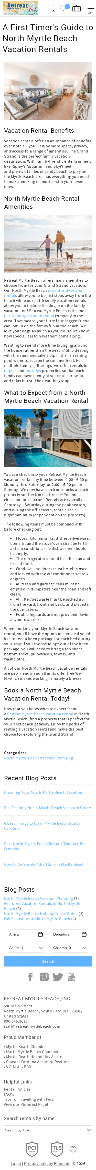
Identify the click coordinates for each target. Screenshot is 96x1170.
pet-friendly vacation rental (29, 315)
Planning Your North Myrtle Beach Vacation (43, 792)
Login (16, 1163)
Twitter (58, 977)
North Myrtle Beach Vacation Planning (38, 758)
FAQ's (9, 1094)
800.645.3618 (16, 1021)
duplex (10, 370)
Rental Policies (17, 1089)
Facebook (30, 977)
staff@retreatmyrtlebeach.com (32, 1026)
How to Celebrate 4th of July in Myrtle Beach (44, 864)
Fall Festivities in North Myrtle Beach (37, 918)
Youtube (72, 977)
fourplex (33, 370)
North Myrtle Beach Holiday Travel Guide (41, 913)
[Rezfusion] (73, 1149)
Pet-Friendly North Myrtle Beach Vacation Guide (47, 807)
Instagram (44, 977)
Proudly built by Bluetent (47, 1163)
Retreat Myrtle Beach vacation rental (40, 714)
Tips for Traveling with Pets (29, 1099)
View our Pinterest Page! (26, 1104)
